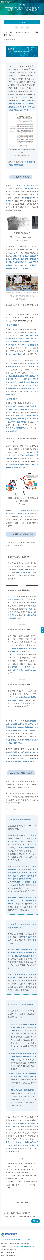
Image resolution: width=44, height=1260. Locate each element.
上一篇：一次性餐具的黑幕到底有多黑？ (17, 1213)
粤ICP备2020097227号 (8, 1249)
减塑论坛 (19, 1239)
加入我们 (26, 1239)
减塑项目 (12, 1239)
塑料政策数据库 (29, 1246)
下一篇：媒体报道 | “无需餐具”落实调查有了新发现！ (21, 1216)
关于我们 (4, 1239)
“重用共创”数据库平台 (16, 1246)
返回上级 (35, 1221)
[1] (5, 1)
